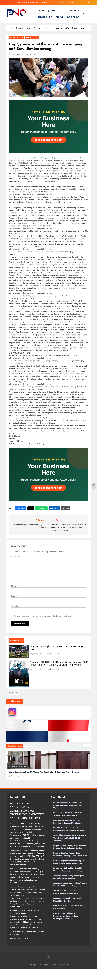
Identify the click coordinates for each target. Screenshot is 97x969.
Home (42, 10)
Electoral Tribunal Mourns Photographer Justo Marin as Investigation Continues (65, 916)
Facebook (21, 508)
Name (14, 586)
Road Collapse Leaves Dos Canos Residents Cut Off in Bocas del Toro (40, 2)
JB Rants (52, 10)
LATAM (63, 10)
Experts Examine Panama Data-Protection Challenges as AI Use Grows (70, 854)
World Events (32, 38)
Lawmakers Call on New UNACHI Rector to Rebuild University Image (68, 869)
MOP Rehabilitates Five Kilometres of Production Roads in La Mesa (69, 892)
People (59, 17)
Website (14, 606)
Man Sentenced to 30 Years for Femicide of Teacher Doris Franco (67, 821)
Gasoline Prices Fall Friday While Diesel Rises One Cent (67, 899)
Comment (15, 556)
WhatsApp (42, 508)
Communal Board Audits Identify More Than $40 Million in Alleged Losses (70, 884)
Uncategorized (16, 38)
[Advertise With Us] (48, 126)
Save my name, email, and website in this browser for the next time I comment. (44, 616)
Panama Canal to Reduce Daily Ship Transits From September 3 (68, 814)
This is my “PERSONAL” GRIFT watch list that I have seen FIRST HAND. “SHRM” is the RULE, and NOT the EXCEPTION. (59, 663)
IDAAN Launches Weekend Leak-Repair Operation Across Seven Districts (67, 805)
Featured (22, 766)
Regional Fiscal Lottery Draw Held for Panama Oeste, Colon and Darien (69, 846)
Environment (45, 17)
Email (67, 508)
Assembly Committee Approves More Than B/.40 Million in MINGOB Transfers (69, 838)
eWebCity (65, 964)
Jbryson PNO (37, 653)
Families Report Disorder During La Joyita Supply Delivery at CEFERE (68, 861)
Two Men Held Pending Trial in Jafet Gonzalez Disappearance (68, 877)
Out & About (72, 17)
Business (74, 10)
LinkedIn (55, 508)
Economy (13, 766)
